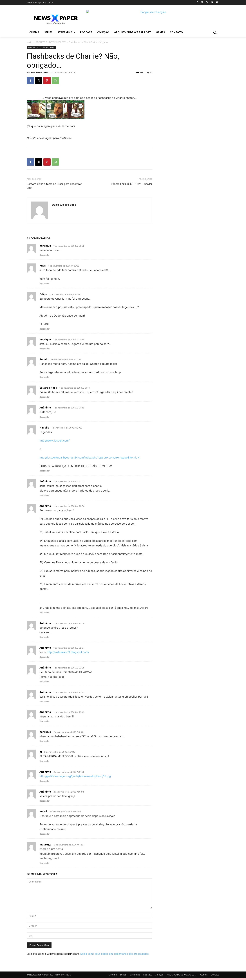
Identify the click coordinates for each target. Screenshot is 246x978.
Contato (215, 974)
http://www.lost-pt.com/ (54, 440)
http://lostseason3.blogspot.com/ (68, 652)
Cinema (113, 974)
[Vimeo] (212, 3)
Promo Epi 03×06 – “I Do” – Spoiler (131, 184)
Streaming (135, 974)
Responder (44, 255)
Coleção (159, 974)
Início (29, 42)
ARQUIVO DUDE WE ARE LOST (51, 42)
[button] (215, 32)
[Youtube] (217, 3)
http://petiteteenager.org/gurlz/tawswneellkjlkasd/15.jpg (75, 776)
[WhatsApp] (55, 80)
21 (151, 72)
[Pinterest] (47, 80)
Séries (123, 974)
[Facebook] (197, 3)
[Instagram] (202, 3)
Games (203, 974)
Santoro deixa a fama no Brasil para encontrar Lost (54, 185)
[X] (207, 3)
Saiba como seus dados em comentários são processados (114, 953)
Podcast (147, 974)
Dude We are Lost (40, 72)
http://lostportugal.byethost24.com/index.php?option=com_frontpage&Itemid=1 (89, 457)
